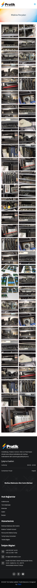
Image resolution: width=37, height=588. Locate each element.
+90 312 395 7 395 (11, 552)
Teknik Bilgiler (5, 539)
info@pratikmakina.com (13, 556)
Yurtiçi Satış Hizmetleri (8, 536)
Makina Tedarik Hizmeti (8, 529)
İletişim (3, 515)
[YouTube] (23, 574)
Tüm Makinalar (6, 505)
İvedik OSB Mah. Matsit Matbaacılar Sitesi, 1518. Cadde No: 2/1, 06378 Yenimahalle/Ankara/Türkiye (19, 563)
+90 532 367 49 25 (12, 550)
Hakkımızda (5, 501)
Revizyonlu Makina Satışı (9, 533)
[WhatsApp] (14, 574)
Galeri (3, 512)
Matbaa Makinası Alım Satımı (10, 526)
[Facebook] (18, 574)
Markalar (4, 508)
